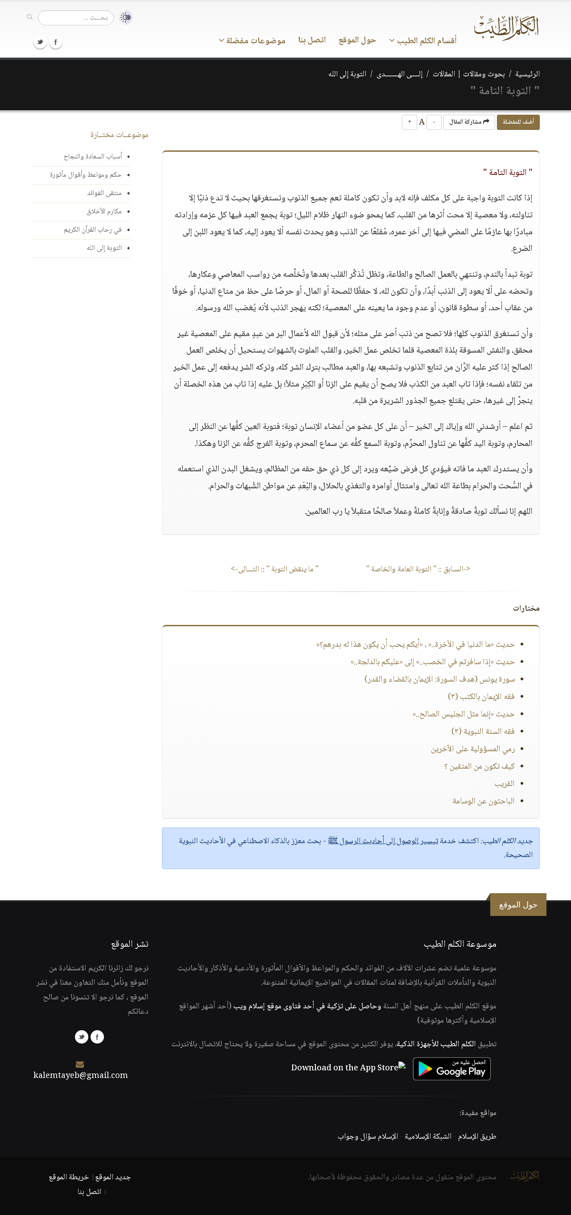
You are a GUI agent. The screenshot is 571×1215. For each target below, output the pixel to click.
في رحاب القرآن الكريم (93, 230)
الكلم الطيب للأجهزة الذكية (436, 1044)
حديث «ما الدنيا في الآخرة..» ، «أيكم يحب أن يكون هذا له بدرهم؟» (415, 645)
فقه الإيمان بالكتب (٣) (481, 697)
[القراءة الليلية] (123, 17)
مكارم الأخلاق (104, 212)
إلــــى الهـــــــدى (399, 74)
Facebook (55, 42)
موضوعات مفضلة (255, 41)
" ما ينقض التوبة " (275, 569)
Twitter (40, 42)
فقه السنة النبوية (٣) (483, 732)
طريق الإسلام (477, 1137)
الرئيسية (527, 74)
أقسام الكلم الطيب (426, 41)
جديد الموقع (113, 1177)
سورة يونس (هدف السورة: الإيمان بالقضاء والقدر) (439, 680)
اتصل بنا (312, 40)
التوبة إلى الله (347, 74)
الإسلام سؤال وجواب (368, 1137)
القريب (504, 784)
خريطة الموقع (69, 1177)
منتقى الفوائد (104, 193)
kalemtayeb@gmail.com (80, 1076)
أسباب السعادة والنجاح (93, 157)
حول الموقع (358, 40)
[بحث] (29, 17)
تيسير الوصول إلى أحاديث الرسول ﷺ (383, 841)
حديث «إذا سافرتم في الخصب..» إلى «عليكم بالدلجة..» (433, 662)
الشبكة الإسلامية (428, 1137)
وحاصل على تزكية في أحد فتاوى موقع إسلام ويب (307, 1006)
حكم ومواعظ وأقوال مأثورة (86, 175)
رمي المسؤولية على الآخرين (473, 749)
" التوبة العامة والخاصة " (418, 569)
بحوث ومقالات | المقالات (469, 74)
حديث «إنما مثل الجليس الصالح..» (464, 714)
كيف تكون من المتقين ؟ (479, 767)
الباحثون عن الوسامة (483, 802)
